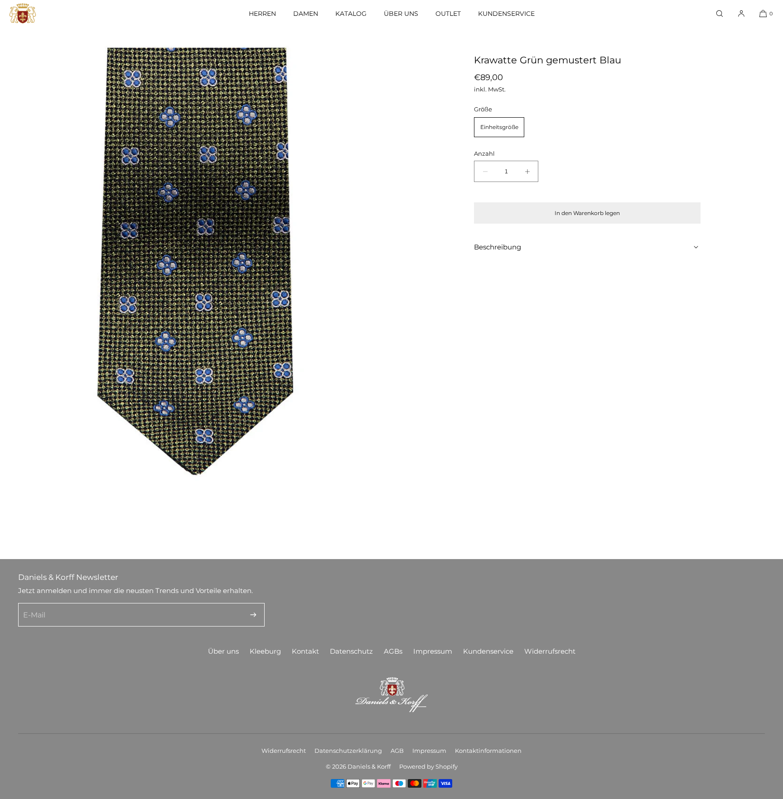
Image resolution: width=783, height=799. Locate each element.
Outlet (448, 14)
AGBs (393, 651)
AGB (397, 750)
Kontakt (305, 651)
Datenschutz (351, 651)
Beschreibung (497, 247)
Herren (262, 14)
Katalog (351, 14)
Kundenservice (506, 14)
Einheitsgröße (499, 127)
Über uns (401, 14)
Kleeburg (265, 651)
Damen (305, 14)
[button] (719, 13)
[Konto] (741, 13)
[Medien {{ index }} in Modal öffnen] (196, 261)
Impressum (432, 651)
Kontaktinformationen (488, 750)
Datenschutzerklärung (348, 750)
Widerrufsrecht (549, 651)
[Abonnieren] (253, 615)
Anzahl (484, 153)
